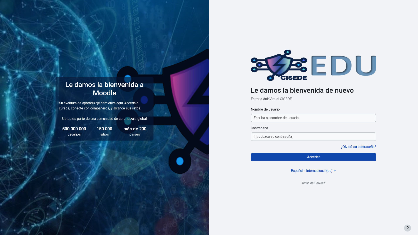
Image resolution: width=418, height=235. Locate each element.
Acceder (313, 157)
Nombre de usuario (265, 109)
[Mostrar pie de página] (407, 228)
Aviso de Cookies (313, 183)
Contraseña (259, 128)
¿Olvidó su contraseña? (358, 147)
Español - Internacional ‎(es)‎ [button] (312, 171)
